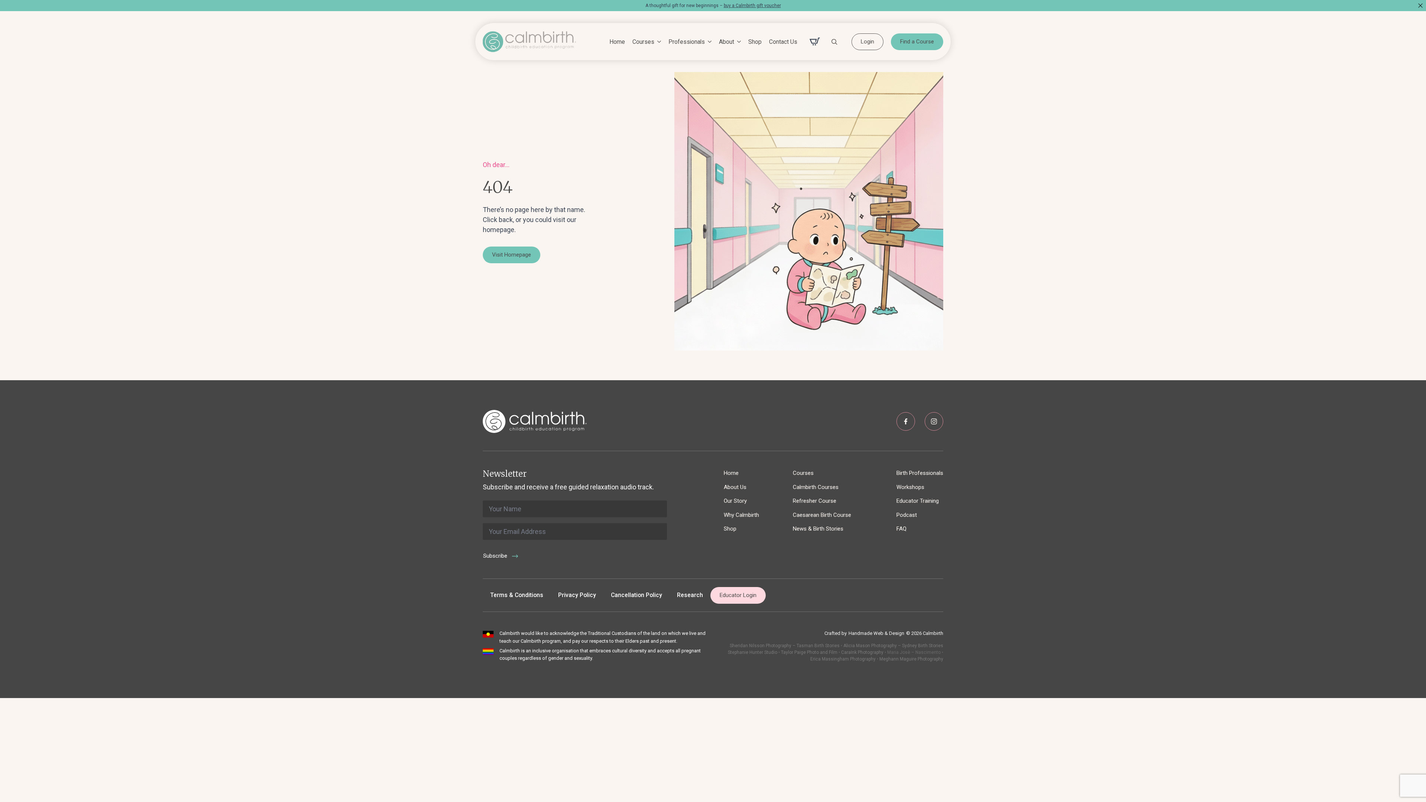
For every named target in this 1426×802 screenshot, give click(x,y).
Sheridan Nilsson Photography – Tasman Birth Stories (785, 645)
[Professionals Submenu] (708, 42)
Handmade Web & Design (876, 633)
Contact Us (783, 41)
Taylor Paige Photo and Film (808, 652)
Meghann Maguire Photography (911, 659)
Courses (643, 41)
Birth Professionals (919, 473)
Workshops (910, 487)
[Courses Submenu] (657, 42)
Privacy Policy (577, 595)
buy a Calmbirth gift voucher (752, 5)
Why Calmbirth (741, 515)
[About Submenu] (737, 42)
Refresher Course (814, 501)
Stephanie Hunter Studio (752, 652)
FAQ (901, 528)
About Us (735, 487)
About (726, 41)
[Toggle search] (834, 41)
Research (690, 595)
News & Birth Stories (818, 528)
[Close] (1420, 5)
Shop (755, 41)
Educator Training (917, 501)
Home (617, 41)
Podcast (906, 515)
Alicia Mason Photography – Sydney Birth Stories (893, 645)
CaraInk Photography (862, 652)
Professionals (686, 41)
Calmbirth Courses (816, 487)
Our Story (735, 501)
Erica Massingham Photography (843, 659)
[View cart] (815, 42)
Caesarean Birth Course (822, 515)
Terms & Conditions (516, 595)
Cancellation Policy (636, 595)
